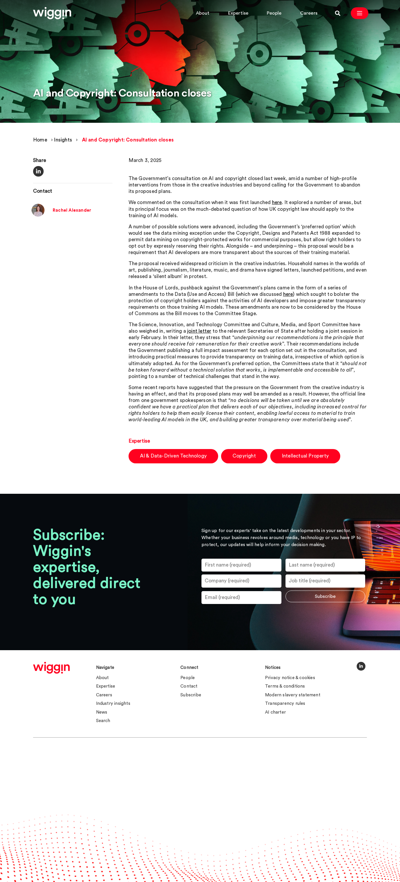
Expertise (238, 13)
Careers (308, 13)
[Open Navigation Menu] (359, 13)
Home (40, 139)
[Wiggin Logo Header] (52, 13)
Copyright (244, 455)
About (203, 13)
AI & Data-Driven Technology (173, 455)
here (277, 202)
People (274, 13)
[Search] (337, 13)
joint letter (199, 331)
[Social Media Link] (361, 666)
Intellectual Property (305, 455)
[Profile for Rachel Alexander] (38, 215)
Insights (63, 139)
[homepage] (51, 668)
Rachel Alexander (72, 210)
